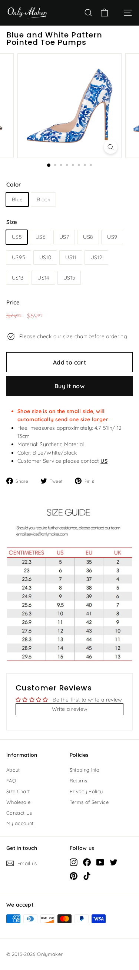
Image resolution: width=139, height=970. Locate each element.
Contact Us (19, 813)
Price (13, 302)
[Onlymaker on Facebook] (87, 862)
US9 (112, 237)
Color (13, 184)
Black (43, 199)
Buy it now (69, 386)
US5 (16, 237)
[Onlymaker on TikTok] (87, 876)
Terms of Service (89, 802)
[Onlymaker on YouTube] (100, 862)
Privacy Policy (86, 791)
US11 (70, 257)
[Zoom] (111, 147)
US (103, 461)
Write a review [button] (69, 709)
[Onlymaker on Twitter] (114, 862)
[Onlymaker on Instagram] (73, 862)
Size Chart (18, 791)
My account (20, 823)
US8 (88, 237)
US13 (17, 277)
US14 (43, 277)
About (13, 770)
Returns (78, 780)
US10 (45, 257)
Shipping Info (85, 770)
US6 (40, 237)
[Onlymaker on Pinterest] (73, 876)
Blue (17, 199)
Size (11, 221)
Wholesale (18, 802)
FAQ (11, 780)
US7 (64, 237)
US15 (69, 277)
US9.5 (18, 257)
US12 (96, 257)
